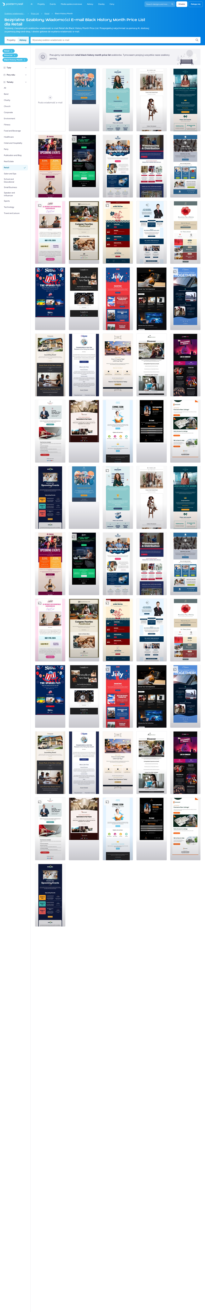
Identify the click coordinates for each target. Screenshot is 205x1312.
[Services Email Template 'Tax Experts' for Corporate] (50, 431)
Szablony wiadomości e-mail (14, 13)
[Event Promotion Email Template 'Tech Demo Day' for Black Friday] (84, 166)
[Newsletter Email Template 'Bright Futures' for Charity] (118, 166)
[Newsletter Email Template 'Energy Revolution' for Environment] (185, 298)
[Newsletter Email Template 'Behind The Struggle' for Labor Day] (185, 166)
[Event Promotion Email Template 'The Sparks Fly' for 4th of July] (50, 298)
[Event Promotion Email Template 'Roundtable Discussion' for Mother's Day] (50, 232)
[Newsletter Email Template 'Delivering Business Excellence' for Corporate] (151, 232)
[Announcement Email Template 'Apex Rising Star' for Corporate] (84, 364)
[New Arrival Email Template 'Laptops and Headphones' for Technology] (151, 298)
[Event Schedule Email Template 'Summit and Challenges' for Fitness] (50, 166)
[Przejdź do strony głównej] (11, 4)
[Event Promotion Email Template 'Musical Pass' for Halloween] (185, 364)
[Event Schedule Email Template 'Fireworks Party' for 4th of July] (118, 298)
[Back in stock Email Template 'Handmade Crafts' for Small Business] (84, 298)
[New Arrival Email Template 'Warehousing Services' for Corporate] (151, 166)
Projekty (11, 40)
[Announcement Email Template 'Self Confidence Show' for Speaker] (151, 431)
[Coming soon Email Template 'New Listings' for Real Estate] (50, 364)
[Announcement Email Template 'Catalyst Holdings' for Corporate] (185, 99)
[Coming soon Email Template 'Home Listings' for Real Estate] (185, 431)
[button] (26, 68)
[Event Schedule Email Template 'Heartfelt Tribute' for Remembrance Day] (185, 232)
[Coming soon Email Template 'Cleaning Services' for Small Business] (118, 431)
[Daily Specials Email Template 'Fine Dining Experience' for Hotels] (118, 364)
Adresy (22, 40)
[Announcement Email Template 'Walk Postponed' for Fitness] (84, 99)
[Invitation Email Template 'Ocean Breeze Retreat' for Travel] (151, 364)
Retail (46, 13)
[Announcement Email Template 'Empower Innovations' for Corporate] (118, 99)
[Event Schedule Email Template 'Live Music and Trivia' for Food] (118, 232)
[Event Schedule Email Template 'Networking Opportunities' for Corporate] (50, 497)
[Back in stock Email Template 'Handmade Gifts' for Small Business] (84, 232)
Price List (35, 13)
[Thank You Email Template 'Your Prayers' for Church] (84, 431)
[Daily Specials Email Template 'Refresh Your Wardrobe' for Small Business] (151, 99)
